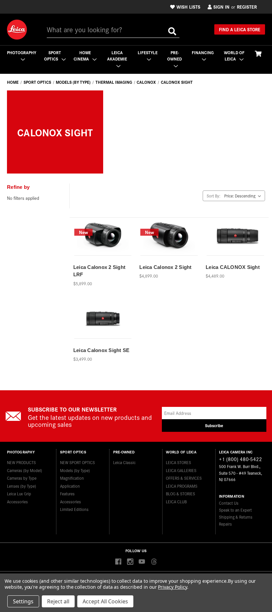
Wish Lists (188, 6)
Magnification (72, 478)
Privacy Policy (172, 587)
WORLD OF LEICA (234, 55)
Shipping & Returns (235, 517)
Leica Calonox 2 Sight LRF (99, 271)
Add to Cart (103, 244)
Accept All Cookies (105, 601)
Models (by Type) (75, 470)
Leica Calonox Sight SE (101, 350)
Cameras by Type (21, 478)
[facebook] (118, 561)
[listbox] (244, 196)
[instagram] (130, 561)
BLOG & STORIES (180, 493)
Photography (21, 52)
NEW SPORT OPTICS (77, 462)
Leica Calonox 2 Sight (165, 267)
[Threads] (153, 561)
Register (247, 6)
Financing (203, 52)
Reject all (58, 601)
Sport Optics (52, 55)
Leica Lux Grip (19, 493)
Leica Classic (124, 462)
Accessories (17, 501)
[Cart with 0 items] (258, 53)
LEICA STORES (178, 462)
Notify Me (235, 244)
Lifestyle (148, 52)
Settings (23, 601)
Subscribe (214, 425)
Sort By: (213, 195)
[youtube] (141, 561)
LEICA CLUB (176, 501)
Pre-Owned (174, 55)
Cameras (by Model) (24, 470)
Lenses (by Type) (21, 486)
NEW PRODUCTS (21, 462)
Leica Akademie (117, 55)
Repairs (225, 524)
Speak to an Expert (235, 510)
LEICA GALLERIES (181, 470)
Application (70, 486)
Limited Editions (74, 509)
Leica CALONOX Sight (233, 267)
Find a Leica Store (239, 29)
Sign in (221, 6)
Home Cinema (82, 55)
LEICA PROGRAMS (181, 486)
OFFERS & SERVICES (184, 478)
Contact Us (228, 503)
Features (67, 493)
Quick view (102, 232)
